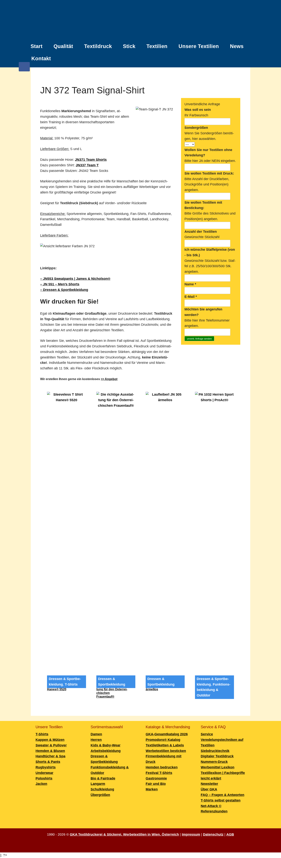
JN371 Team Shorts (91, 160)
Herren (96, 740)
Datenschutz (213, 834)
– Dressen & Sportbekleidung (64, 290)
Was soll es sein (197, 110)
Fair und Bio (156, 784)
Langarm (98, 784)
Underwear (44, 773)
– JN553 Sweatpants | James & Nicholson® (75, 279)
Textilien (156, 46)
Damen (96, 734)
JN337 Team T (87, 165)
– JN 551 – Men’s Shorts (59, 284)
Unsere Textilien (199, 46)
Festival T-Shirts (159, 773)
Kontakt (41, 58)
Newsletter (209, 784)
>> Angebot (109, 379)
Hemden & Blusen (50, 751)
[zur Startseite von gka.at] (140, 21)
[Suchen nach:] (246, 56)
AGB (230, 834)
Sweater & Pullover (51, 745)
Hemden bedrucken (162, 767)
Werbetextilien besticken (166, 751)
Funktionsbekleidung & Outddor (213, 689)
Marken (152, 789)
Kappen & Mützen (50, 740)
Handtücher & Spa (50, 756)
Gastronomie (156, 778)
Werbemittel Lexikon (217, 767)
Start (36, 46)
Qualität (63, 46)
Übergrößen (100, 795)
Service (207, 734)
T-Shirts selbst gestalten (220, 800)
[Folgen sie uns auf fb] (24, 68)
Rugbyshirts (46, 767)
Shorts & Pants (48, 762)
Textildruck (98, 46)
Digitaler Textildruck (217, 756)
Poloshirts (44, 778)
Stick (129, 46)
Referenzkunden (214, 811)
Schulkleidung (102, 789)
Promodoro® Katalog (163, 740)
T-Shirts (71, 684)
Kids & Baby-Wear (105, 745)
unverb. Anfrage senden (199, 338)
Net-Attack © (211, 806)
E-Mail (190, 297)
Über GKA (209, 789)
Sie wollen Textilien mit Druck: (209, 173)
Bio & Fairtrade (103, 778)
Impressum (191, 834)
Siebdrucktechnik (215, 751)
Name (190, 284)
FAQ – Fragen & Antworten (222, 795)
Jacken (41, 784)
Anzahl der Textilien (200, 231)
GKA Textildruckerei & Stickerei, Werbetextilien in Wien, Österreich (124, 834)
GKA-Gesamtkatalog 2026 (167, 734)
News (237, 46)
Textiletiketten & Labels (165, 745)
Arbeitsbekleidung (106, 751)
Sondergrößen (196, 128)
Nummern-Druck (214, 762)
